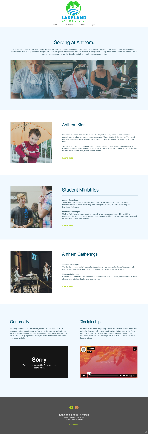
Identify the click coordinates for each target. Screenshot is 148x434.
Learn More (67, 157)
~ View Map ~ (74, 424)
